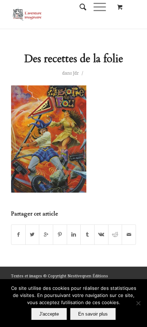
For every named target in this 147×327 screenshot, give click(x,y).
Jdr (76, 73)
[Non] (138, 303)
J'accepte (49, 314)
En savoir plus (93, 314)
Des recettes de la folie (73, 58)
